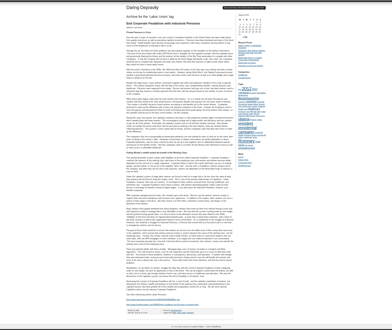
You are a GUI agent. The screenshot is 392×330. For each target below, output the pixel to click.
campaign (250, 101)
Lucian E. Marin (197, 327)
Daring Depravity (142, 7)
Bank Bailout (261, 93)
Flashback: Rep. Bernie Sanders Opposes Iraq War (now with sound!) (251, 53)
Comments (245, 163)
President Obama (250, 135)
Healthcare (242, 75)
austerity (253, 93)
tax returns (249, 145)
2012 (247, 88)
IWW (174, 313)
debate (250, 104)
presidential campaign (247, 130)
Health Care (242, 109)
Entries (243, 160)
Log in (240, 157)
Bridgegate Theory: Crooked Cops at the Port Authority (250, 59)
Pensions (190, 313)
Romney (246, 140)
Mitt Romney (251, 116)
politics (259, 120)
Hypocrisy (242, 111)
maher (251, 114)
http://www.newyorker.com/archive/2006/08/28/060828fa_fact (153, 299)
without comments (134, 27)
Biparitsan (244, 95)
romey (255, 137)
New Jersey (260, 116)
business (241, 102)
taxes (241, 145)
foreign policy (247, 106)
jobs (255, 111)
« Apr (245, 37)
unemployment (246, 148)
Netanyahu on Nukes (247, 63)
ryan (257, 141)
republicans (247, 137)
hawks (255, 106)
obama (243, 119)
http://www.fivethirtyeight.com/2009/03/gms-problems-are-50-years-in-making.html (162, 305)
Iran (247, 111)
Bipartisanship (248, 98)
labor (259, 111)
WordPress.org (244, 166)
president (245, 123)
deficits (255, 104)
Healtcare (261, 106)
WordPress (216, 327)
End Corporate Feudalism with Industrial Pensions (163, 23)
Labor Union (181, 313)
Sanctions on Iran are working (250, 66)
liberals (245, 114)
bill (239, 95)
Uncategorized (176, 310)
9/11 (239, 89)
